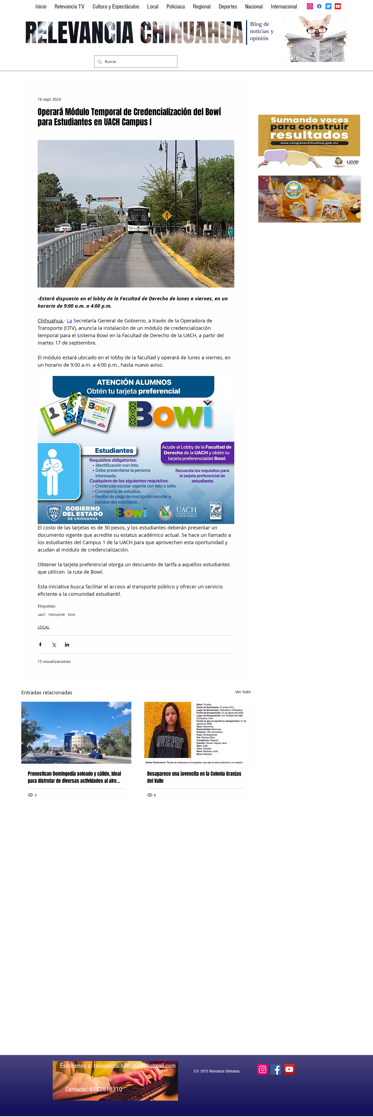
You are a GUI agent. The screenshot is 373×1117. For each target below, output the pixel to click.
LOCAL (43, 627)
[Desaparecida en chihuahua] (196, 733)
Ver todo (243, 691)
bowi (71, 614)
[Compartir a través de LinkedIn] (67, 644)
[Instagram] (310, 6)
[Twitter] (328, 6)
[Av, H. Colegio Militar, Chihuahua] (76, 733)
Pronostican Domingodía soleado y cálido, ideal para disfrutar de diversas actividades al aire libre (74, 777)
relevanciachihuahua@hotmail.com (135, 1065)
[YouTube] (289, 1069)
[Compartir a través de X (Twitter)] (53, 644)
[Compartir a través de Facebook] (40, 644)
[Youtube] (338, 6)
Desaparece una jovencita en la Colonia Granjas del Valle (194, 777)
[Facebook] (319, 6)
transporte (57, 614)
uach (41, 614)
